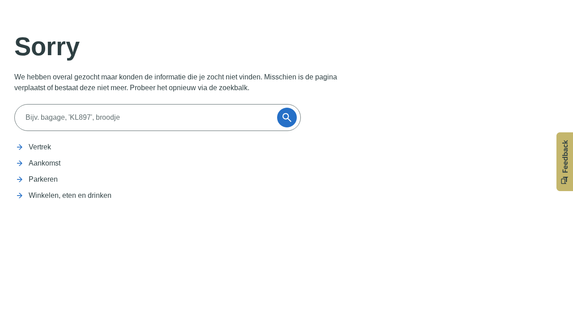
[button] (564, 161)
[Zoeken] (287, 117)
